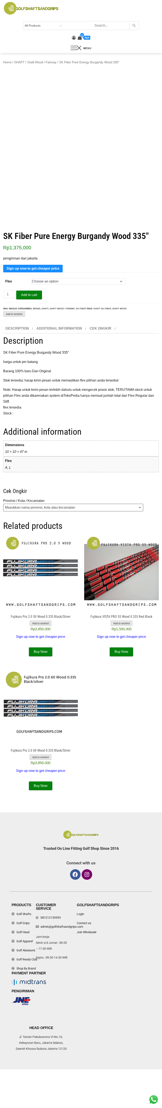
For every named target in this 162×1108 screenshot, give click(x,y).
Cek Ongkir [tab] (100, 328)
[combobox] (73, 507)
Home (7, 62)
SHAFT (19, 62)
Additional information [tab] (59, 328)
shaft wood (119, 308)
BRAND (36, 308)
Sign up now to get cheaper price (33, 268)
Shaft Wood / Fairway (42, 62)
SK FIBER (81, 308)
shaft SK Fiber (102, 308)
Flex (8, 281)
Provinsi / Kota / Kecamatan (24, 500)
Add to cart (29, 295)
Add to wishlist (14, 314)
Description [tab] (17, 328)
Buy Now (40, 651)
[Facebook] (75, 874)
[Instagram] (87, 874)
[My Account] (74, 38)
